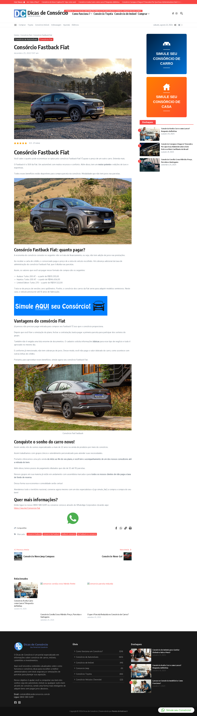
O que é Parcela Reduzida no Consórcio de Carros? (108, 614)
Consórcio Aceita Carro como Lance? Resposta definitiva (23, 603)
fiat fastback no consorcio (86, 534)
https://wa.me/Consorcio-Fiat (27, 508)
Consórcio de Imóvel (125, 13)
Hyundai (66, 25)
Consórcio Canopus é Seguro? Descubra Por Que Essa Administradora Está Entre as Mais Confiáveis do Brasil (177, 146)
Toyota (30, 25)
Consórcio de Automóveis (26, 39)
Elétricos (75, 25)
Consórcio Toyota (103, 13)
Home (16, 35)
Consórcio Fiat (26, 35)
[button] (176, 710)
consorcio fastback (34, 534)
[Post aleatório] (175, 25)
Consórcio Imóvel (42, 25)
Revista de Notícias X (119, 711)
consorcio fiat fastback (51, 534)
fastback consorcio (68, 534)
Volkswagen (56, 25)
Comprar (142, 13)
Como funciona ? (81, 13)
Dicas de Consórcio (47, 12)
